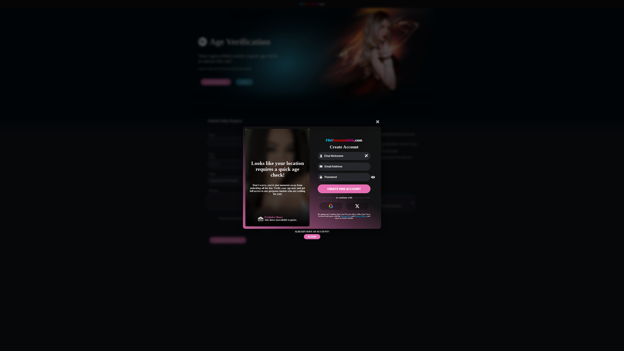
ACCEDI (312, 236)
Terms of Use (346, 216)
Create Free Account (344, 189)
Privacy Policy (360, 216)
